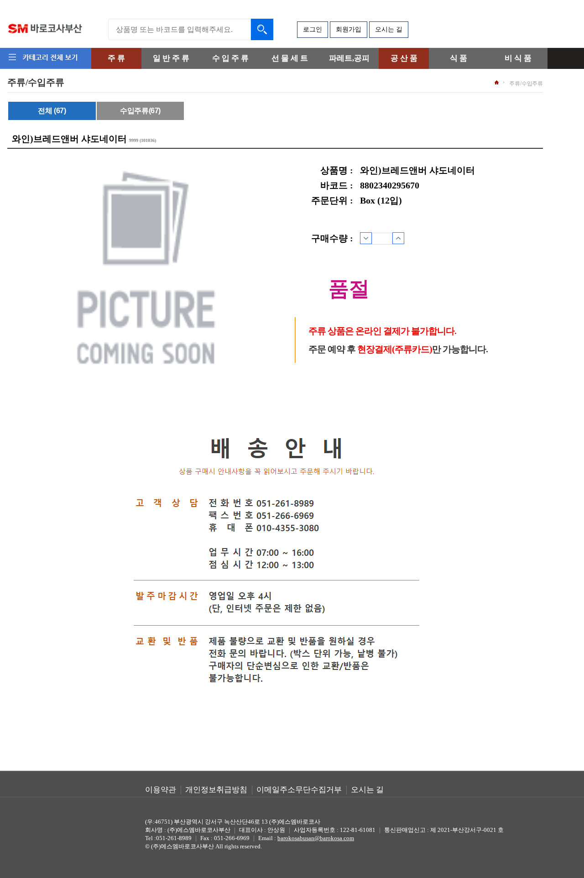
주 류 (116, 58)
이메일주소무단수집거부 (299, 789)
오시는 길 (388, 29)
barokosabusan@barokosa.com (315, 838)
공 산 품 (404, 58)
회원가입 (348, 29)
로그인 (312, 29)
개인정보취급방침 (216, 789)
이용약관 (160, 789)
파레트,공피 (349, 58)
